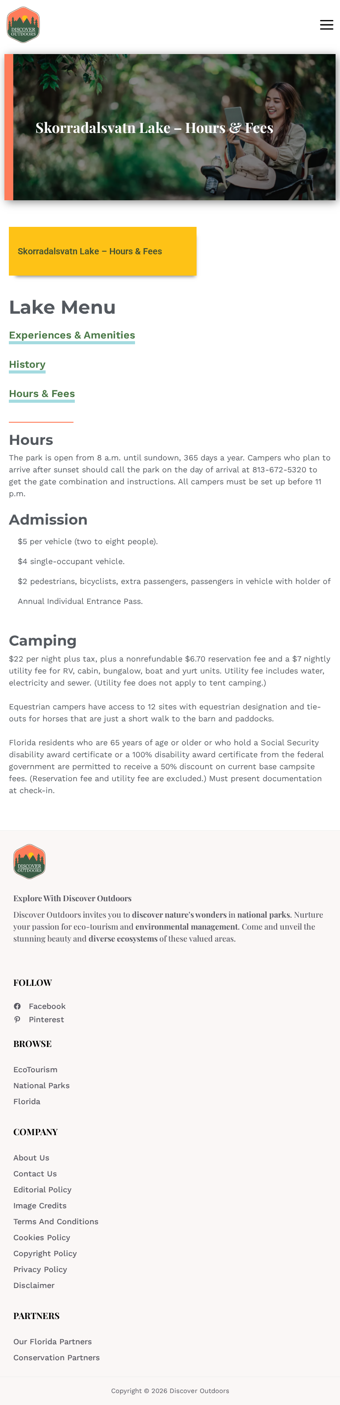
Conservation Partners (56, 1357)
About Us (31, 1157)
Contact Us (35, 1173)
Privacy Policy (40, 1269)
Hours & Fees (42, 393)
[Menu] (326, 24)
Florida (26, 1101)
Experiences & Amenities (72, 335)
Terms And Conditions (56, 1221)
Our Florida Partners (52, 1341)
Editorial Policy (42, 1189)
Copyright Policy (45, 1253)
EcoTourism (35, 1069)
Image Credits (40, 1205)
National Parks (41, 1085)
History (27, 364)
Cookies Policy (41, 1237)
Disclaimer (33, 1285)
